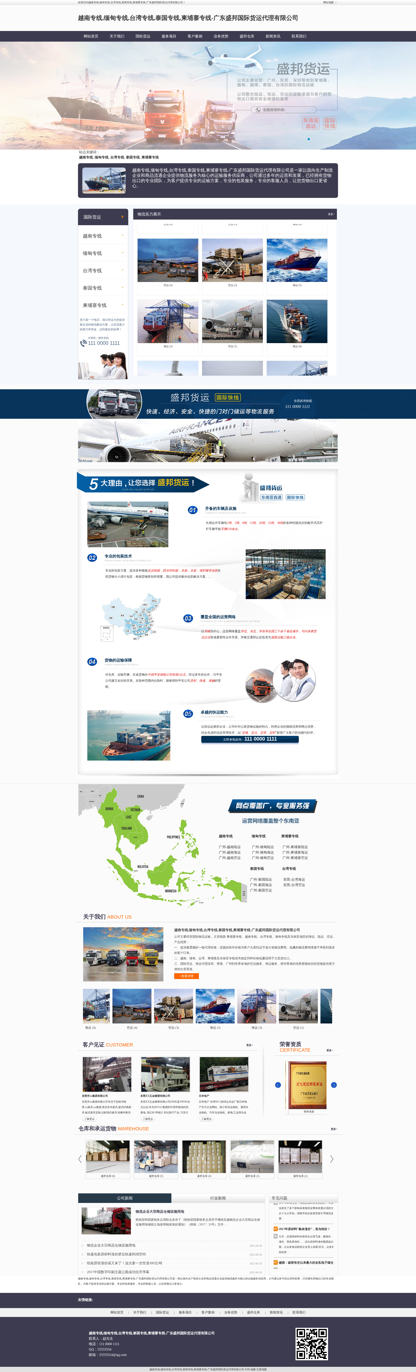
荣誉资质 (306, 1111)
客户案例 (195, 36)
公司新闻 (125, 1198)
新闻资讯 (273, 36)
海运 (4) (297, 369)
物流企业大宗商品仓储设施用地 (160, 1211)
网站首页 (91, 36)
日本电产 (204, 1095)
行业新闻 (218, 1198)
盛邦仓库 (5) (254, 1176)
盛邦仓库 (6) (206, 1176)
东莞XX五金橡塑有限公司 (155, 1095)
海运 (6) (297, 308)
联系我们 (299, 36)
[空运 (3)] (98, 1006)
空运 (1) (232, 308)
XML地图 (250, 1369)
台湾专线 (92, 270)
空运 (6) (168, 369)
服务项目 (169, 36)
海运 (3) (168, 308)
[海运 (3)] (182, 1006)
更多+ (331, 214)
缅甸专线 (92, 253)
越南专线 (92, 236)
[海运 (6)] (265, 1006)
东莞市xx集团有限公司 (95, 1095)
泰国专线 (92, 288)
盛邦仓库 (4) (303, 1176)
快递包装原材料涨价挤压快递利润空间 (116, 1254)
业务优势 (221, 36)
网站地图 (328, 2)
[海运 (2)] (306, 1006)
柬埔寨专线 (95, 305)
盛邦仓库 (247, 36)
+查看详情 (186, 976)
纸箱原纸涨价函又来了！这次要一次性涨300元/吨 (124, 1263)
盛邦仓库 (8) (110, 1176)
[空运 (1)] (223, 1006)
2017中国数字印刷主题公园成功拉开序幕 (118, 1272)
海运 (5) (297, 247)
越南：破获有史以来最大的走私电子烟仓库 (307, 1224)
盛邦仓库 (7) (158, 1176)
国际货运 (143, 36)
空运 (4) (168, 247)
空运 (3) (232, 247)
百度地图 (261, 1369)
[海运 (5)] (140, 1006)
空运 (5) (232, 369)
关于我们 (117, 36)
